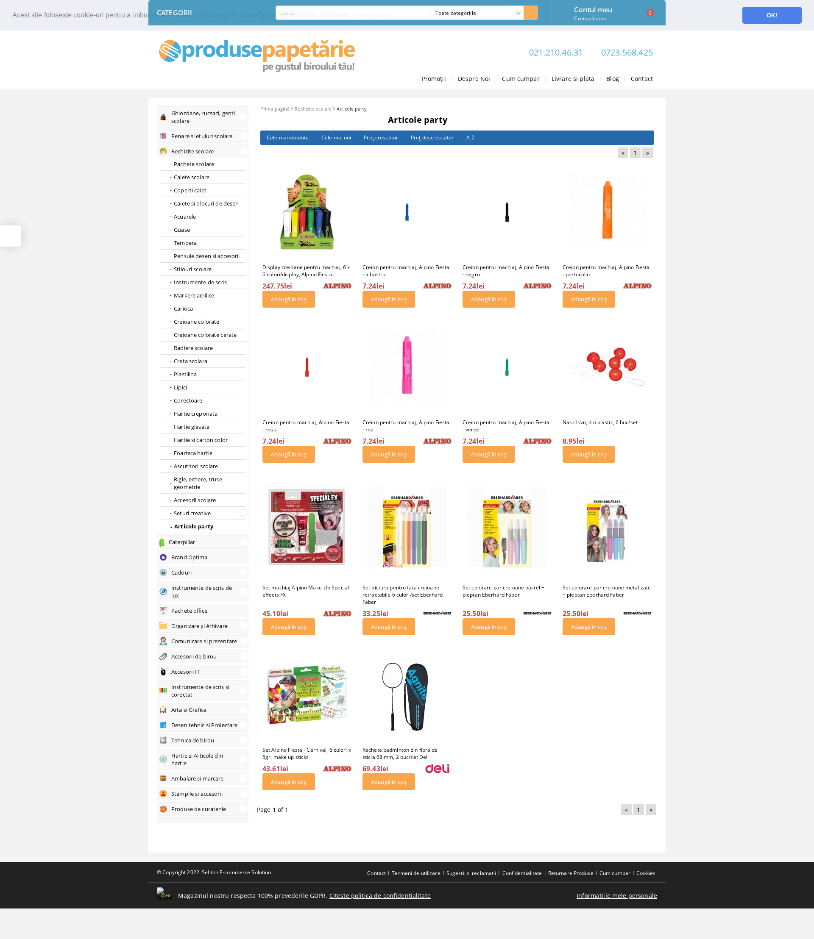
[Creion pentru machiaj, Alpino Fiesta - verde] (507, 367)
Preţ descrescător (432, 137)
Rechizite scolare (313, 109)
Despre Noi (474, 79)
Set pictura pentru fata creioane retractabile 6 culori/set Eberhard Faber (402, 595)
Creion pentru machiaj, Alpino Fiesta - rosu (305, 426)
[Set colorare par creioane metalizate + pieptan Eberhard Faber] (607, 526)
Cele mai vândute (288, 137)
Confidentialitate (522, 873)
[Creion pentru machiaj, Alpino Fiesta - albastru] (407, 211)
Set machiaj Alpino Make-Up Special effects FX (305, 591)
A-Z (470, 137)
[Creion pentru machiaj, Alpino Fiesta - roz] (407, 367)
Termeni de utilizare (416, 873)
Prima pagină (275, 109)
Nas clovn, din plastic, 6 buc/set (600, 422)
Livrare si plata (573, 79)
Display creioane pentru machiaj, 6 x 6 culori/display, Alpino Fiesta (306, 271)
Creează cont (590, 18)
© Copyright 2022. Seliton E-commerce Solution (214, 872)
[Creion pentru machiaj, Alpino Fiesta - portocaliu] (607, 212)
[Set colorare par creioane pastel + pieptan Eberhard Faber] (507, 527)
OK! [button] (772, 15)
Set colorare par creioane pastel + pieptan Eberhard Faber (503, 591)
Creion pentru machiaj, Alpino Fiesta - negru (506, 271)
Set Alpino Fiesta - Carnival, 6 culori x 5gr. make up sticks (306, 753)
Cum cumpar (520, 79)
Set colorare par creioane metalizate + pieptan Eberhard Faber (607, 591)
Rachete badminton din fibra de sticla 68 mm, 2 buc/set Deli (400, 753)
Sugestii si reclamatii (471, 873)
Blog (612, 79)
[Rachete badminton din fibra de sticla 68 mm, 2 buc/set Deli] (407, 694)
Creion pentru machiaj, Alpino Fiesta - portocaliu (606, 271)
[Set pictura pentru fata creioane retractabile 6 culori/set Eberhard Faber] (407, 527)
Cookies (645, 873)
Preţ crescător (381, 137)
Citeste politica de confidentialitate (380, 896)
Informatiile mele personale (617, 896)
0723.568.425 (627, 52)
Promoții (434, 79)
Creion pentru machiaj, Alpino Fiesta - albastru (405, 271)
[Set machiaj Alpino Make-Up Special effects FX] (306, 527)
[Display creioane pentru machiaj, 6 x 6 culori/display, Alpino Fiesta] (307, 212)
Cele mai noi (336, 137)
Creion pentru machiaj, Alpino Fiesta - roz (405, 426)
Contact (642, 79)
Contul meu (593, 9)
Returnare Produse (571, 873)
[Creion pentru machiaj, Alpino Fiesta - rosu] (307, 367)
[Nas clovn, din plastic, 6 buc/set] (607, 367)
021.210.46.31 (556, 52)
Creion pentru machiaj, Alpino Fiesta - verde (506, 426)
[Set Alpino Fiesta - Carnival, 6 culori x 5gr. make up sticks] (307, 694)
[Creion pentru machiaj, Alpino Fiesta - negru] (507, 212)
